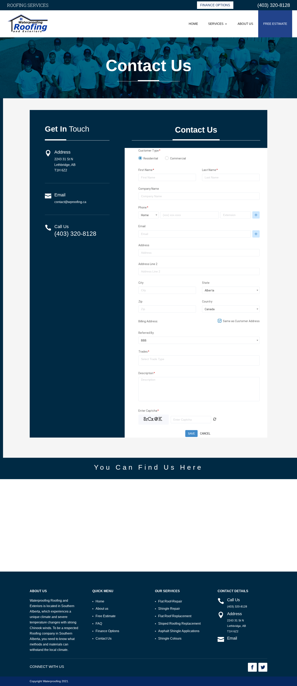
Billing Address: (148, 321)
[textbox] (200, 359)
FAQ (99, 623)
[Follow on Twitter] (262, 667)
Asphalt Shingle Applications (178, 631)
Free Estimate (275, 23)
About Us (245, 23)
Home (193, 23)
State (206, 282)
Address (143, 245)
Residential (150, 158)
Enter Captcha (147, 410)
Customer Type (148, 150)
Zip (140, 301)
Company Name (148, 188)
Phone (142, 207)
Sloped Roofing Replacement (179, 623)
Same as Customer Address (241, 321)
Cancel (205, 433)
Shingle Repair (169, 608)
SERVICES (215, 23)
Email (141, 226)
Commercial (178, 158)
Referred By (146, 332)
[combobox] (148, 215)
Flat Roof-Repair (170, 601)
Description (145, 373)
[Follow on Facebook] (252, 667)
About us (102, 608)
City (140, 282)
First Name (145, 170)
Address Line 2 (147, 264)
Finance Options (215, 5)
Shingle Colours (169, 638)
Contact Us (104, 638)
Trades (143, 351)
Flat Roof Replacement (174, 616)
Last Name (209, 170)
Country (207, 301)
